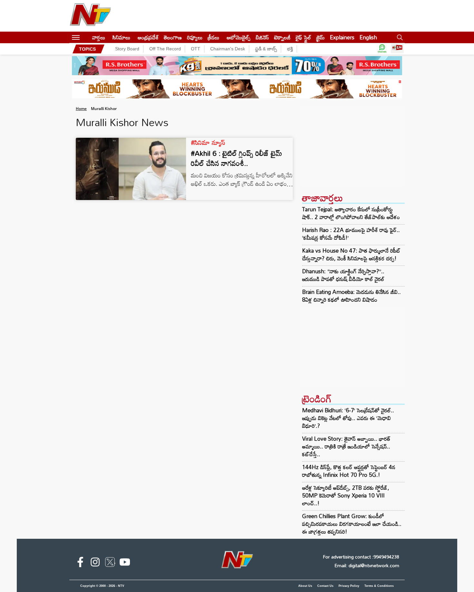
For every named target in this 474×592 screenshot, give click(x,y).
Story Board (127, 48)
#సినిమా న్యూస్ (208, 142)
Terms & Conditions (379, 585)
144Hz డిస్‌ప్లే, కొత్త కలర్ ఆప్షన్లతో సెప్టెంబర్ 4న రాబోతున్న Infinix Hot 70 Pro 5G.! (348, 471)
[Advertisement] (353, 146)
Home (81, 108)
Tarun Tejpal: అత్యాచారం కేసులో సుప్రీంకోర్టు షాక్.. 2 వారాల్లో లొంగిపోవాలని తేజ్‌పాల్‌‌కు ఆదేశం (351, 213)
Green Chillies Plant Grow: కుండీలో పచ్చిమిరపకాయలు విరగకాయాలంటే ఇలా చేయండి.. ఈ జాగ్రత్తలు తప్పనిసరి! (351, 524)
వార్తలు (98, 37)
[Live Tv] (397, 49)
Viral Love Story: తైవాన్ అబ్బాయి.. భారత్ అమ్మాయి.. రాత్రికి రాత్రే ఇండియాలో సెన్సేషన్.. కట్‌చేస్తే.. (346, 446)
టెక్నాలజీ (282, 37)
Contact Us (325, 585)
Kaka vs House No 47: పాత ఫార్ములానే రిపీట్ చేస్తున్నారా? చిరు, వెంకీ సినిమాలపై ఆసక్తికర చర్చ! (351, 254)
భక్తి (290, 48)
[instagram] (95, 563)
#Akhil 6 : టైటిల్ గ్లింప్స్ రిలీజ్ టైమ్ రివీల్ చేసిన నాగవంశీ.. (236, 158)
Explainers (342, 37)
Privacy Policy (349, 585)
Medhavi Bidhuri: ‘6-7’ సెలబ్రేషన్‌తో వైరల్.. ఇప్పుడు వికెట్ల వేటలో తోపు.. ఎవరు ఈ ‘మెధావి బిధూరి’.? (348, 418)
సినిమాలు (121, 37)
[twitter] (110, 563)
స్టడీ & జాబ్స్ (266, 48)
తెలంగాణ (173, 37)
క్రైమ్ (320, 37)
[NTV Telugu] (90, 16)
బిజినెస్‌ (262, 37)
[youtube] (125, 563)
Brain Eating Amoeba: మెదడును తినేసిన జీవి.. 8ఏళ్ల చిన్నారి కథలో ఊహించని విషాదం (351, 296)
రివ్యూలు (194, 37)
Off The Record (165, 48)
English (368, 37)
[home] (86, 37)
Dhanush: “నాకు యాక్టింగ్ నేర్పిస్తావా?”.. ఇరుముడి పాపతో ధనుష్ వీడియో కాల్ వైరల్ (343, 275)
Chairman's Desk (227, 48)
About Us (305, 585)
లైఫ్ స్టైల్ (303, 37)
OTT (195, 48)
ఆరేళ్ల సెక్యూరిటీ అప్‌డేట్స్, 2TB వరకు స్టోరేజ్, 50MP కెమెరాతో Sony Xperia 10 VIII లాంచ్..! (345, 495)
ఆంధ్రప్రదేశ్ (148, 37)
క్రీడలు (213, 37)
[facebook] (80, 563)
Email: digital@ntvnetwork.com (366, 565)
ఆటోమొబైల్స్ (239, 37)
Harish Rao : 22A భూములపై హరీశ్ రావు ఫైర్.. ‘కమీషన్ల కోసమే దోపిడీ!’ (351, 234)
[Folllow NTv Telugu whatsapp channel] (382, 49)
